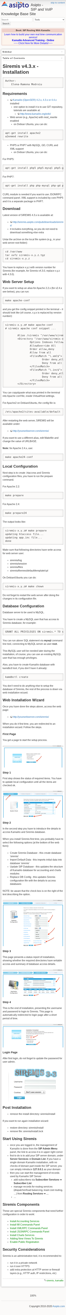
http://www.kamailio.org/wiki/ (35, 114)
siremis (50, 1280)
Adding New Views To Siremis (26, 1238)
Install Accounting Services (24, 1221)
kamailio (59, 1280)
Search (5, 23)
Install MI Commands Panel (25, 1224)
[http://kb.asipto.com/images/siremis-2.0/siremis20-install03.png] (33, 923)
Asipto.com (59, 1306)
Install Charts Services (22, 1235)
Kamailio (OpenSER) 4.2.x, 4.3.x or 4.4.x (35, 100)
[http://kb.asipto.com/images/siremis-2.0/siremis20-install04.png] (33, 983)
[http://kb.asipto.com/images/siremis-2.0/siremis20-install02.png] (33, 804)
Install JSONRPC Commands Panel (29, 1231)
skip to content (58, 2)
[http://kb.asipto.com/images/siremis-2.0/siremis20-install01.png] (33, 756)
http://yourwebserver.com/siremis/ (31, 431)
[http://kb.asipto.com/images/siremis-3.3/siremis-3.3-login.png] (33, 1084)
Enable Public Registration (24, 1242)
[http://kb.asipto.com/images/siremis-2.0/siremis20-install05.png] (33, 1035)
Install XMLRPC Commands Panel (29, 1228)
